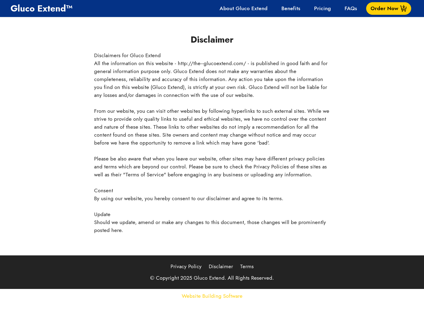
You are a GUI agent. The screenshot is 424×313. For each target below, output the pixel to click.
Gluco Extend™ (42, 8)
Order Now (384, 8)
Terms (247, 266)
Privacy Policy (186, 266)
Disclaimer (221, 266)
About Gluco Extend (243, 8)
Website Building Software (212, 296)
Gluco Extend (145, 55)
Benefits (290, 8)
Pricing (322, 8)
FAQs (350, 8)
